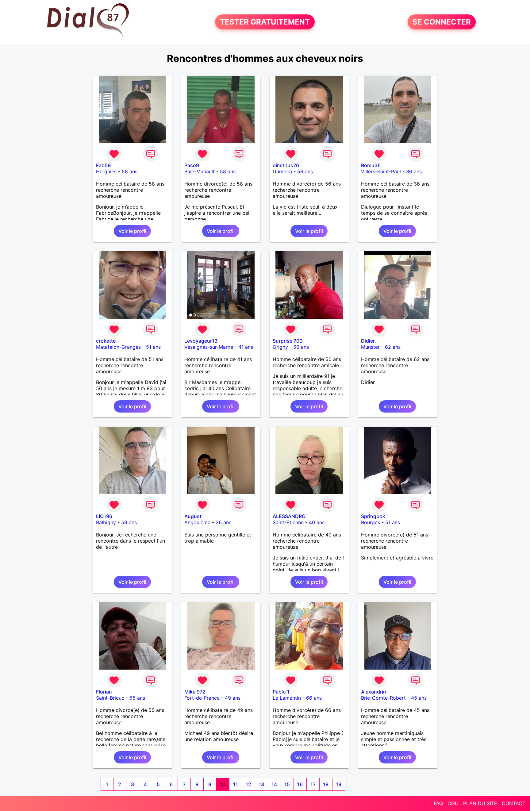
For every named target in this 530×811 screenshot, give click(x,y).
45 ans (419, 698)
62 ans (393, 347)
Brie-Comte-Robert (383, 698)
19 (338, 784)
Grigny (280, 347)
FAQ (438, 803)
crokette (106, 341)
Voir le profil (132, 231)
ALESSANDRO (289, 516)
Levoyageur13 (200, 341)
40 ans (317, 522)
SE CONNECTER (442, 21)
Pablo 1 (281, 692)
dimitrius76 (286, 165)
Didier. (368, 341)
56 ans (305, 171)
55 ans (137, 698)
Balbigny (106, 522)
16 (300, 784)
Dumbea (282, 171)
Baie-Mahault (199, 171)
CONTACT (513, 803)
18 (325, 784)
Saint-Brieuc (110, 698)
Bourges (370, 522)
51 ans (153, 347)
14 (274, 784)
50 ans (301, 347)
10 (222, 784)
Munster (370, 347)
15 (287, 784)
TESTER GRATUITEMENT (265, 21)
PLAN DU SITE (480, 803)
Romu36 (371, 165)
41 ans (245, 347)
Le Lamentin (287, 698)
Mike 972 (194, 692)
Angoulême (197, 522)
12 (248, 784)
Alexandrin (373, 692)
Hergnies (106, 171)
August (193, 516)
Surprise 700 (287, 341)
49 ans (232, 698)
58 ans (129, 171)
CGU (453, 803)
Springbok (373, 516)
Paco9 (191, 165)
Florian (104, 692)
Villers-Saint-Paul (381, 171)
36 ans (414, 171)
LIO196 (104, 516)
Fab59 (103, 165)
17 (313, 784)
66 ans (314, 698)
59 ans (129, 522)
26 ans (223, 522)
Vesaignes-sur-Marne (208, 347)
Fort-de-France (202, 698)
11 (235, 784)
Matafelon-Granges (118, 347)
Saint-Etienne (288, 522)
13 (261, 784)
